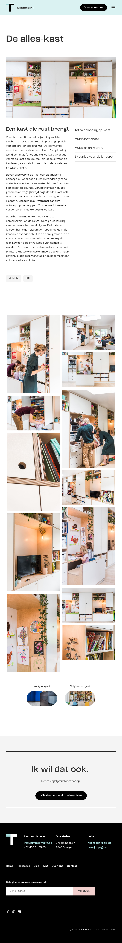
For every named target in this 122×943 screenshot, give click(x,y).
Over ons (57, 866)
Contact (72, 866)
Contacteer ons (93, 7)
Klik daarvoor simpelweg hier (61, 795)
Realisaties (23, 866)
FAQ (45, 866)
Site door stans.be (106, 929)
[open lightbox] (33, 354)
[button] (113, 7)
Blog (36, 866)
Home (9, 866)
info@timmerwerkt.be (38, 843)
